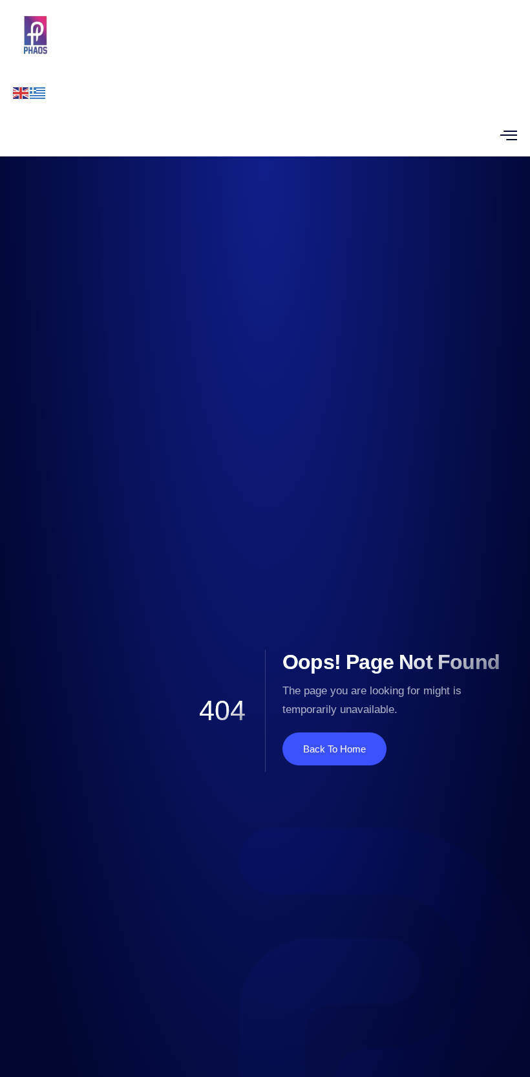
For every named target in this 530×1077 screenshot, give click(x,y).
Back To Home (334, 748)
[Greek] (38, 92)
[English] (21, 92)
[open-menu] (508, 135)
